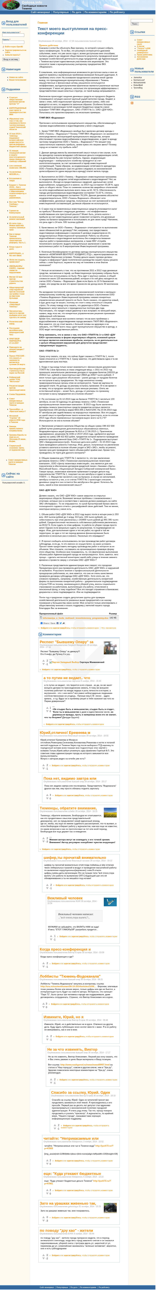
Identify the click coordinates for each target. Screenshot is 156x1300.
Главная (42, 22)
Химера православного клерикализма (16, 428)
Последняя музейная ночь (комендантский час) (16, 331)
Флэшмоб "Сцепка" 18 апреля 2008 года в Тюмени (17, 419)
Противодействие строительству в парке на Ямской (17, 371)
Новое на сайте (16, 77)
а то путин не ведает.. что (67, 678)
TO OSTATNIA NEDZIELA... (15, 173)
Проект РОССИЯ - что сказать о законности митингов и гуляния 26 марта (17, 360)
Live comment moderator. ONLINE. (17, 167)
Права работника (144, 55)
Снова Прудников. (17, 394)
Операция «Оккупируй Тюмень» (14, 304)
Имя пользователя (11, 32)
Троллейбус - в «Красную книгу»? (17, 410)
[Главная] (11, 8)
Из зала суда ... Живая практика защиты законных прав (17, 226)
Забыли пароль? (12, 55)
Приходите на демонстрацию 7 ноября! (16, 349)
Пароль (6, 40)
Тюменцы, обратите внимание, (68, 808)
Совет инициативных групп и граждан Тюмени (16, 402)
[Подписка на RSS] (132, 104)
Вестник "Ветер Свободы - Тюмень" (16, 204)
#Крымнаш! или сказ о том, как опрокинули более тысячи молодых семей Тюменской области (17, 124)
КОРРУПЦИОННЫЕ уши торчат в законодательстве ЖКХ (17, 111)
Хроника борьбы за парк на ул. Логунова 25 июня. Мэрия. (17, 438)
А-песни (140, 46)
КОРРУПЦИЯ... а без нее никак (16, 254)
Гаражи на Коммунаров (14, 212)
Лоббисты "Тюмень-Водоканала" (70, 976)
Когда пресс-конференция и (65, 949)
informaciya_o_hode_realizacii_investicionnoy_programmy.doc (75, 618)
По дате (76, 12)
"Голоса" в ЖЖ (143, 48)
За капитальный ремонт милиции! (17, 218)
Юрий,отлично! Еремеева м (65, 733)
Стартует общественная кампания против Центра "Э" (17, 100)
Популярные (61, 12)
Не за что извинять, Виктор (72, 1049)
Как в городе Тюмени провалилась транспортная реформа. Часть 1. (17, 238)
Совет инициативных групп (143, 42)
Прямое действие (48, 45)
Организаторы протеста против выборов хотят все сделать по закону (17, 314)
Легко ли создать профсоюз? (17, 261)
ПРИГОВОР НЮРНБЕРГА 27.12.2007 (15, 341)
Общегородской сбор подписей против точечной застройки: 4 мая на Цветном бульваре (16, 292)
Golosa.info (32, 2)
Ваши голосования (17, 80)
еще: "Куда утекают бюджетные (72, 1174)
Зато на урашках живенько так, (68, 1203)
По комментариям (96, 12)
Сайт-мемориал (40, 12)
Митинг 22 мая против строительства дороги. (16, 280)
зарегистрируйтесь (61, 628)
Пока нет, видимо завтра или (70, 778)
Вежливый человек (65, 898)
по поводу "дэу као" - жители (66, 1230)
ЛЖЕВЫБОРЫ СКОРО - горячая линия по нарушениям (16, 269)
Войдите (45, 628)
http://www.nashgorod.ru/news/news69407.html (85, 1065)
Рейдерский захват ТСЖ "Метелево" (14, 379)
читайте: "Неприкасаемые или (71, 1138)
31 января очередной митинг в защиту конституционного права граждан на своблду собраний (17, 156)
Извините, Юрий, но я (63, 1017)
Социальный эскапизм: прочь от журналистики (17, 448)
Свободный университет (142, 51)
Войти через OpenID (14, 47)
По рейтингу (117, 12)
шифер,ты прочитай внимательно (75, 857)
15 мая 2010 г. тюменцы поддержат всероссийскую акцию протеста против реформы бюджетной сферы (17, 140)
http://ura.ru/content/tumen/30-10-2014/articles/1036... (68, 986)
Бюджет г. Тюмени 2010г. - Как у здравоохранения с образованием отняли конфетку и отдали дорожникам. (17, 191)
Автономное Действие (142, 58)
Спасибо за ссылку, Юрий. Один (80, 1092)
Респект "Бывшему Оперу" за (66, 642)
